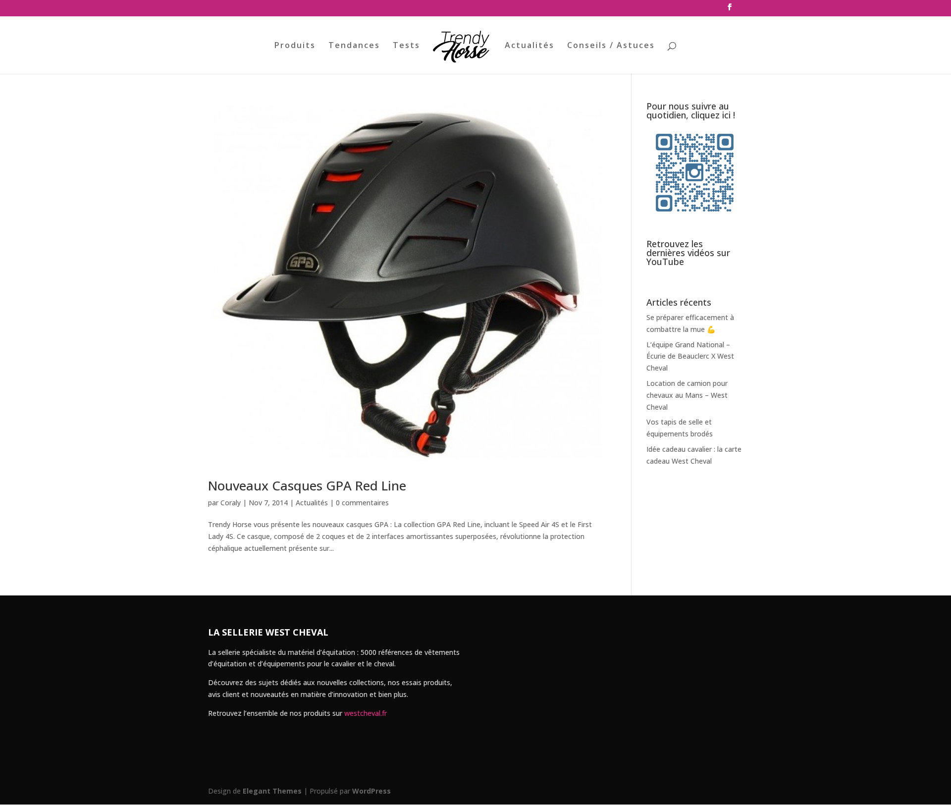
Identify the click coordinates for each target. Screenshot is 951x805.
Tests (406, 46)
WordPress (371, 791)
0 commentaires (362, 502)
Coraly (230, 502)
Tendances (354, 46)
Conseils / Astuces (611, 46)
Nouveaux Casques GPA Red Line (307, 485)
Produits (295, 46)
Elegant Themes (272, 791)
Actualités (529, 46)
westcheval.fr (365, 713)
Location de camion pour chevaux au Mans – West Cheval (687, 395)
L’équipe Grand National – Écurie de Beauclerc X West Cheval (690, 356)
